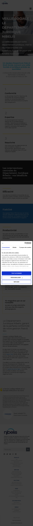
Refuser (16, 282)
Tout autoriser (16, 273)
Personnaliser (16, 277)
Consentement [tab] (6, 247)
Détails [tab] (14, 247)
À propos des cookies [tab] (25, 247)
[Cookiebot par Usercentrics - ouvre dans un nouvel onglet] (24, 243)
